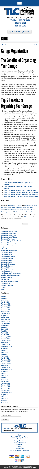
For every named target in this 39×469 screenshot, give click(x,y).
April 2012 (4, 356)
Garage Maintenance (8, 264)
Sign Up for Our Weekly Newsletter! (19, 32)
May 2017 (4, 296)
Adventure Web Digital (30, 467)
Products (19, 445)
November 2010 (6, 389)
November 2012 (6, 342)
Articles (19, 439)
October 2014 (5, 314)
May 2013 (4, 331)
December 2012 (6, 341)
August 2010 (5, 394)
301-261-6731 (20, 23)
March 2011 (5, 381)
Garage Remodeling (7, 270)
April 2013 (4, 333)
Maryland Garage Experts (9, 281)
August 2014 (5, 315)
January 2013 (5, 339)
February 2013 (6, 337)
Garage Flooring (6, 260)
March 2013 (5, 335)
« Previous (4, 45)
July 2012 (4, 350)
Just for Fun (5, 279)
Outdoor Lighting (7, 285)
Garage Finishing (7, 258)
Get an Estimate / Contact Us (19, 450)
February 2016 (6, 304)
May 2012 (4, 354)
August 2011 (5, 371)
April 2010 (4, 402)
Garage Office (5, 268)
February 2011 (5, 383)
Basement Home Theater (9, 237)
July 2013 (4, 327)
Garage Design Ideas (8, 256)
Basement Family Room (9, 231)
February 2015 (6, 306)
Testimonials (19, 448)
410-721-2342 (20, 26)
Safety (3, 289)
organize (5, 212)
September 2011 (6, 369)
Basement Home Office (8, 235)
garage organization (17, 207)
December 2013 (6, 323)
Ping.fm (19, 205)
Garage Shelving (6, 272)
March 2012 (5, 358)
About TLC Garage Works (19, 437)
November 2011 (6, 366)
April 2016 (4, 300)
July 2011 (4, 373)
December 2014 (6, 310)
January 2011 (5, 385)
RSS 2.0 (26, 216)
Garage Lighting (6, 262)
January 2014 (5, 321)
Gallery (19, 446)
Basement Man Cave (8, 239)
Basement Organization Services (12, 241)
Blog (2, 247)
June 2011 (4, 375)
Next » (36, 45)
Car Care (4, 249)
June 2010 (4, 398)
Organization (10, 205)
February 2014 (6, 319)
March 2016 (5, 302)
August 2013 (5, 325)
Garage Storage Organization (11, 273)
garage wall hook (18, 211)
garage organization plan (12, 209)
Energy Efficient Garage (9, 250)
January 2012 (5, 362)
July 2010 (4, 396)
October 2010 (5, 391)
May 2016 (4, 298)
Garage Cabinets (6, 252)
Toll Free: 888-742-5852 (20, 20)
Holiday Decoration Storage (10, 275)
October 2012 (5, 344)
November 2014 (6, 312)
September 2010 (6, 393)
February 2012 (6, 360)
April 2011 (4, 379)
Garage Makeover (7, 266)
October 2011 (5, 367)
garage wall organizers (30, 211)
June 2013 (4, 329)
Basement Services (19, 443)
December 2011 (6, 364)
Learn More (6, 428)
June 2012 (4, 352)
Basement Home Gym (8, 233)
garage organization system (27, 209)
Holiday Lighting (6, 277)
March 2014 (5, 317)
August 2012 (5, 348)
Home (19, 435)
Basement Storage (7, 245)
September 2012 (6, 346)
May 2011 (4, 377)
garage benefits (29, 205)
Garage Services (19, 441)
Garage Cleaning (6, 254)
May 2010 (4, 400)
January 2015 (5, 308)
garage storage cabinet (7, 211)
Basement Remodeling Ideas (10, 243)
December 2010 (6, 387)
